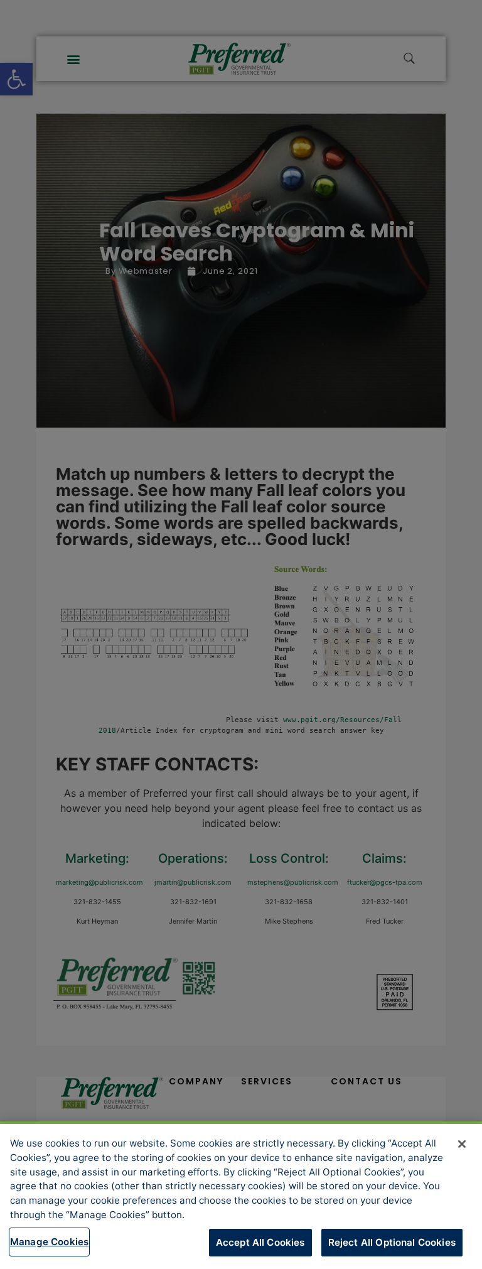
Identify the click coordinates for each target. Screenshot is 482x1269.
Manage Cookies (49, 1242)
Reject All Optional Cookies (392, 1242)
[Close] (462, 1144)
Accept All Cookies (260, 1242)
